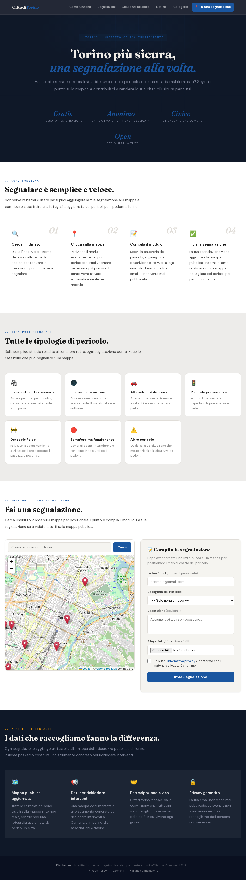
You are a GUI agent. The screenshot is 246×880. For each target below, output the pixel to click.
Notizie (161, 7)
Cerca (122, 547)
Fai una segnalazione (144, 871)
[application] (69, 612)
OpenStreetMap (106, 668)
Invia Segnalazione (190, 677)
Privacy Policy (97, 871)
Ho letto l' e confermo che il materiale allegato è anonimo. (188, 663)
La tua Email (172, 573)
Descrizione (165, 611)
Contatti (118, 871)
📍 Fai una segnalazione (213, 7)
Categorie (180, 7)
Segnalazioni (107, 7)
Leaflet (86, 668)
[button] (12, 625)
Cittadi (25, 7)
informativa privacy (181, 661)
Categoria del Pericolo (164, 592)
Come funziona (80, 7)
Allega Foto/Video (169, 641)
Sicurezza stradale (135, 7)
